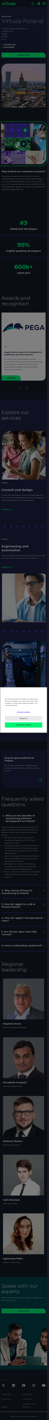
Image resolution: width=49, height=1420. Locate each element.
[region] (23, 710)
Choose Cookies (23, 712)
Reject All (23, 718)
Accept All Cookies (23, 725)
